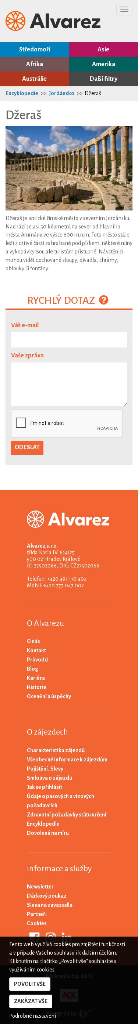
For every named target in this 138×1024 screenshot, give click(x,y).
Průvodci (38, 660)
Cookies (37, 923)
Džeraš (93, 93)
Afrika (34, 64)
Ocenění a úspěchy (49, 696)
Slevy (56, 769)
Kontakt (36, 650)
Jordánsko (61, 93)
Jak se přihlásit (44, 787)
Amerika (103, 64)
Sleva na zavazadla (49, 905)
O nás (33, 641)
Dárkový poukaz (47, 896)
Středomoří (34, 49)
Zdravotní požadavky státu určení (66, 815)
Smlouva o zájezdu (49, 778)
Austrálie (34, 79)
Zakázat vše (30, 1001)
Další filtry (103, 79)
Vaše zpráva (27, 355)
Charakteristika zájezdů (56, 750)
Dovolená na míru (48, 833)
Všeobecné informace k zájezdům (67, 759)
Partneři (37, 914)
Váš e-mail (25, 325)
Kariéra (36, 678)
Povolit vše (30, 984)
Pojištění (37, 769)
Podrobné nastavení (32, 1016)
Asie (103, 49)
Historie (36, 687)
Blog (32, 669)
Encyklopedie (22, 93)
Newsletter (40, 887)
